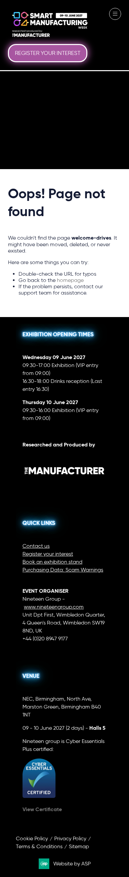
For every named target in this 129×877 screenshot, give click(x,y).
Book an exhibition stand (52, 562)
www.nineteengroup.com (54, 607)
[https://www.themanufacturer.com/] (64, 486)
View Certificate (42, 809)
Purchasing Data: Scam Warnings (62, 570)
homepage (70, 280)
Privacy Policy (70, 838)
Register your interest (47, 554)
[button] (47, 53)
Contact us (36, 546)
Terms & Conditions (39, 846)
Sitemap (79, 846)
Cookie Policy (32, 838)
